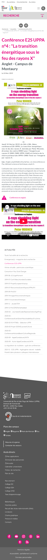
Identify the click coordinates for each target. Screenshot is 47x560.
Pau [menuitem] (38, 431)
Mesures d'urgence (12, 442)
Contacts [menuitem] (8, 522)
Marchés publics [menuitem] (11, 505)
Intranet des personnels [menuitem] (15, 460)
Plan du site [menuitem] (9, 473)
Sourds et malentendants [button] (21, 416)
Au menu (32, 2)
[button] (40, 15)
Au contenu (11, 2)
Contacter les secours (13, 445)
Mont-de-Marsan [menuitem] (27, 431)
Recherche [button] (11, 15)
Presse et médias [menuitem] (11, 519)
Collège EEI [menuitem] (9, 484)
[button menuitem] (43, 8)
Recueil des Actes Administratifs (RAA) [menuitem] (19, 509)
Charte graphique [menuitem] (11, 515)
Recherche (5, 29)
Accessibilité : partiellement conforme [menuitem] (23, 554)
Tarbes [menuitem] (8, 435)
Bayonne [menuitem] (15, 431)
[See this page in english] (21, 25)
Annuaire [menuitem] (10, 463)
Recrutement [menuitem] (10, 481)
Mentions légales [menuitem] (23, 550)
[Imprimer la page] (26, 25)
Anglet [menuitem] (7, 431)
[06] (23, 111)
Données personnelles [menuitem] (23, 557)
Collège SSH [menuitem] (9, 488)
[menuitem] (23, 255)
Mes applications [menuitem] (13, 456)
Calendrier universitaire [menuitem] (13, 467)
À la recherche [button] (22, 2)
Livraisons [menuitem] (8, 512)
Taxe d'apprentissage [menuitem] (13, 494)
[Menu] (38, 8)
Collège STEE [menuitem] (10, 491)
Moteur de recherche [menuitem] (12, 470)
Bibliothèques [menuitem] (10, 502)
